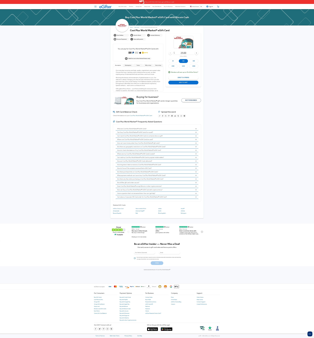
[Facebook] (162, 116)
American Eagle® (140, 211)
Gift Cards (137, 27)
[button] (209, 6)
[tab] (122, 6)
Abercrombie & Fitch (141, 208)
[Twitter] (165, 116)
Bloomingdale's (162, 213)
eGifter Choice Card (118, 208)
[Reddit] (175, 116)
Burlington (183, 213)
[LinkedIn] (172, 116)
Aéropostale (116, 211)
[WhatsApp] (181, 116)
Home (131, 27)
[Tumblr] (178, 116)
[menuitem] (157, 129)
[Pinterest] (169, 116)
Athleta (183, 211)
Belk (137, 213)
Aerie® (182, 208)
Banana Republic (117, 213)
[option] (173, 61)
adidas (159, 208)
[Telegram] (184, 116)
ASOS (159, 211)
